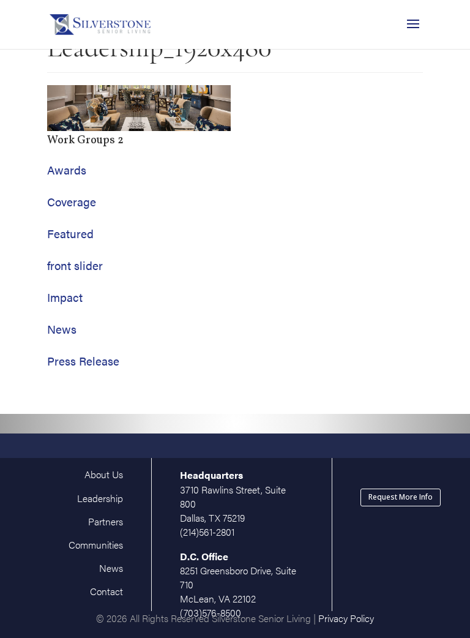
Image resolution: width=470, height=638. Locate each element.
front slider (75, 265)
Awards (66, 170)
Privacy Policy (346, 618)
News (61, 329)
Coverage (71, 201)
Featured (70, 233)
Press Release (83, 361)
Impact (65, 297)
